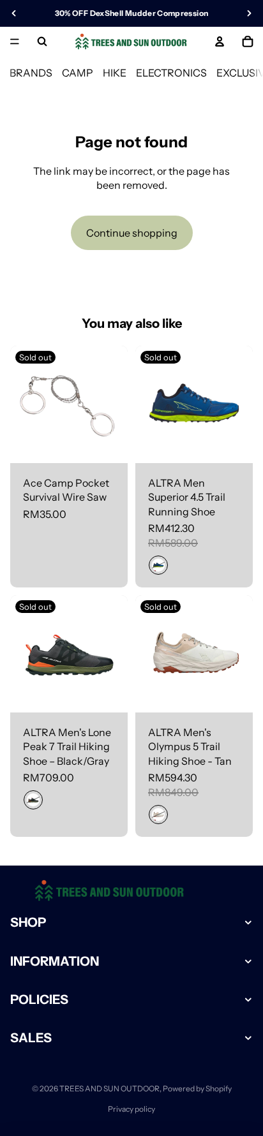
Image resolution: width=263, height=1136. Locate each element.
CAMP (77, 72)
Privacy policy (131, 1109)
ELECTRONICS (171, 72)
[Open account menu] (220, 41)
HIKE (114, 72)
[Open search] (42, 41)
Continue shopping (131, 232)
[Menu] (14, 41)
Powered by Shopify (197, 1088)
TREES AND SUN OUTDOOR (109, 1088)
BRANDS (31, 72)
